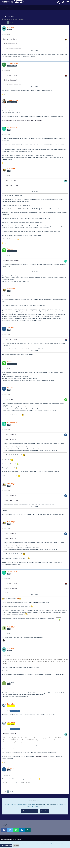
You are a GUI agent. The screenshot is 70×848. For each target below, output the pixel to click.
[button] (67, 2)
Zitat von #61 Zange (10, 39)
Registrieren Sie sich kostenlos (46, 804)
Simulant (18, 782)
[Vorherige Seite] (3, 22)
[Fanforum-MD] (28, 2)
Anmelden (44, 811)
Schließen (16, 845)
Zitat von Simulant (9, 434)
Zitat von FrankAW (10, 44)
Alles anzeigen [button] (34, 50)
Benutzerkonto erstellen (30, 811)
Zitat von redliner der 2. (11, 261)
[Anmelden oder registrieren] (63, 2)
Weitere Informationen (6, 845)
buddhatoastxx (8, 19)
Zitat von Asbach (9, 399)
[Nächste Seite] (15, 22)
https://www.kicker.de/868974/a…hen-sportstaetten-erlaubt (23, 120)
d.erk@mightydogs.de (41, 756)
